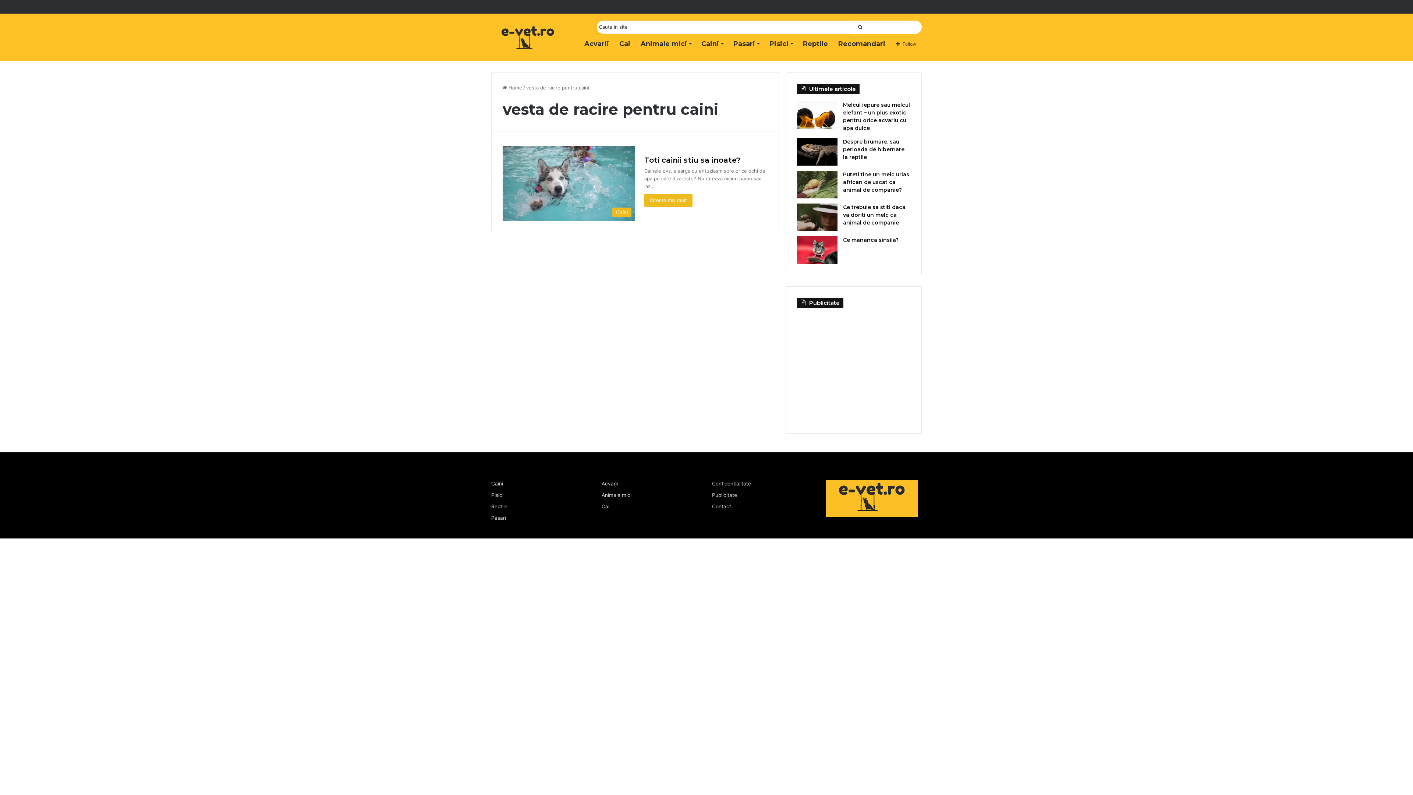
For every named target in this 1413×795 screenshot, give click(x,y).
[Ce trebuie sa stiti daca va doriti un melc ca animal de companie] (817, 217)
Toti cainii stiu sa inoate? (692, 160)
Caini (710, 44)
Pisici (779, 44)
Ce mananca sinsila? (871, 240)
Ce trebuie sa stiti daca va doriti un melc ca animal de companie (874, 215)
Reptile (815, 44)
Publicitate (724, 495)
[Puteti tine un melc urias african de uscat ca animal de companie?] (817, 184)
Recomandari (861, 44)
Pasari (744, 44)
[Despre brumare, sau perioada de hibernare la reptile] (817, 152)
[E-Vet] (528, 45)
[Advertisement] (853, 365)
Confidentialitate (731, 484)
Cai (624, 44)
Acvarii (596, 44)
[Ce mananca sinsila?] (817, 250)
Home (514, 88)
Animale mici (664, 44)
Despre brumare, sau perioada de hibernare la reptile (873, 149)
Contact (721, 506)
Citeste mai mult (668, 200)
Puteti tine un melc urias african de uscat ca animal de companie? (876, 182)
